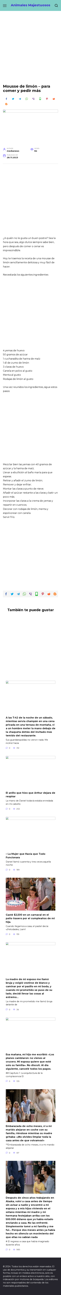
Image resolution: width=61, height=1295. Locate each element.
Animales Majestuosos (30, 5)
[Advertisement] (30, 50)
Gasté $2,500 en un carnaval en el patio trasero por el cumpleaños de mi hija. (30, 918)
